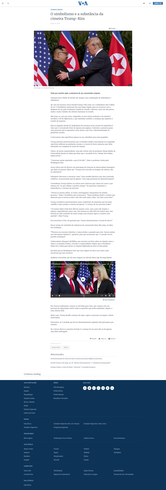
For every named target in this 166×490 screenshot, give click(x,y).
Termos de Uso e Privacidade (124, 474)
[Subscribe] (107, 388)
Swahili (86, 449)
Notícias (26, 387)
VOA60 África (58, 391)
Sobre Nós (27, 471)
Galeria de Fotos (29, 413)
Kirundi (56, 460)
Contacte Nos (28, 474)
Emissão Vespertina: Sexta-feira (95, 424)
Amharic (27, 452)
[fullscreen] (113, 296)
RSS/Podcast (58, 471)
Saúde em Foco (89, 438)
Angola (26, 391)
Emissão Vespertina (30, 427)
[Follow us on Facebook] (85, 388)
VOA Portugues (58, 387)
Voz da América (59, 267)
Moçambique (28, 395)
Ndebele (86, 452)
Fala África (27, 424)
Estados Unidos (57, 10)
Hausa (56, 452)
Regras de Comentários (62, 474)
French (56, 449)
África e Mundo (29, 402)
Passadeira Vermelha (60, 398)
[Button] (112, 28)
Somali (86, 460)
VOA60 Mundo (58, 395)
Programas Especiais (61, 427)
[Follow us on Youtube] (89, 388)
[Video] (144, 3)
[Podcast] (103, 388)
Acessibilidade (119, 471)
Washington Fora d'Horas (63, 438)
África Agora (28, 438)
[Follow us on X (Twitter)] (98, 388)
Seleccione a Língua (90, 474)
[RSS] (112, 388)
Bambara (27, 456)
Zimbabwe (117, 452)
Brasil (26, 406)
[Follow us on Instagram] (94, 388)
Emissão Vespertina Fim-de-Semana (66, 424)
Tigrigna (117, 449)
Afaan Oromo (28, 449)
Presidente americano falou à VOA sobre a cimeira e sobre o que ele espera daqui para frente (87, 264)
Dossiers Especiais (30, 409)
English (26, 460)
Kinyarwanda (58, 456)
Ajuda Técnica (88, 471)
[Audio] (150, 3)
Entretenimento (119, 438)
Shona (86, 456)
